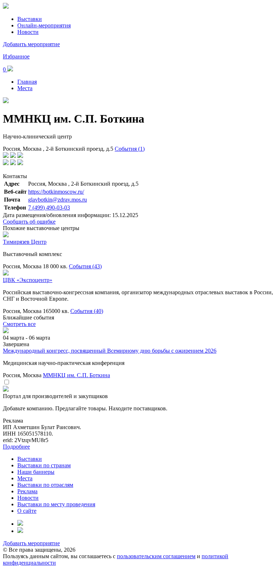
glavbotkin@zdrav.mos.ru (57, 200)
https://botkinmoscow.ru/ (56, 192)
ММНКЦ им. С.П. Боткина (76, 375)
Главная (27, 82)
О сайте (26, 511)
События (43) (85, 266)
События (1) (130, 149)
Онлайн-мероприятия (44, 25)
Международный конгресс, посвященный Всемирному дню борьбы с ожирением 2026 (109, 351)
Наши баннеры (35, 472)
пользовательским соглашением (156, 556)
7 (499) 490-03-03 (49, 207)
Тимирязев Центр (25, 242)
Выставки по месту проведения (56, 504)
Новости (28, 32)
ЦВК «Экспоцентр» (27, 280)
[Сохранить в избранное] (6, 382)
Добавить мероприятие (31, 44)
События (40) (86, 311)
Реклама (27, 491)
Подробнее (16, 447)
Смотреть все (19, 324)
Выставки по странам (44, 465)
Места (24, 88)
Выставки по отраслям (45, 485)
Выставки (29, 19)
